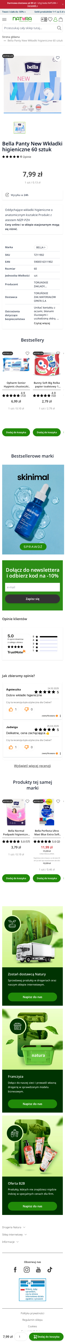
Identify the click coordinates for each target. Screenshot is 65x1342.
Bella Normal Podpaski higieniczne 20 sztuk (16, 832)
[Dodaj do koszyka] (16, 432)
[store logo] (22, 19)
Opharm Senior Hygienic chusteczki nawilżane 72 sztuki (16, 384)
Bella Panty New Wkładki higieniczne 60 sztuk (35, 40)
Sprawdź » (32, 5)
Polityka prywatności (32, 1313)
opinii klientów (15, 641)
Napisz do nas (32, 997)
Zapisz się (32, 599)
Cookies (32, 1326)
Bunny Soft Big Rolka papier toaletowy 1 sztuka (47, 384)
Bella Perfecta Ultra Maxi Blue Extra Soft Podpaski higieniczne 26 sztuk (47, 832)
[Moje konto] (55, 19)
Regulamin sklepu (32, 1319)
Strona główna (11, 37)
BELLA (40, 247)
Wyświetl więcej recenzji (32, 766)
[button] (12, 709)
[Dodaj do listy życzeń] (27, 353)
